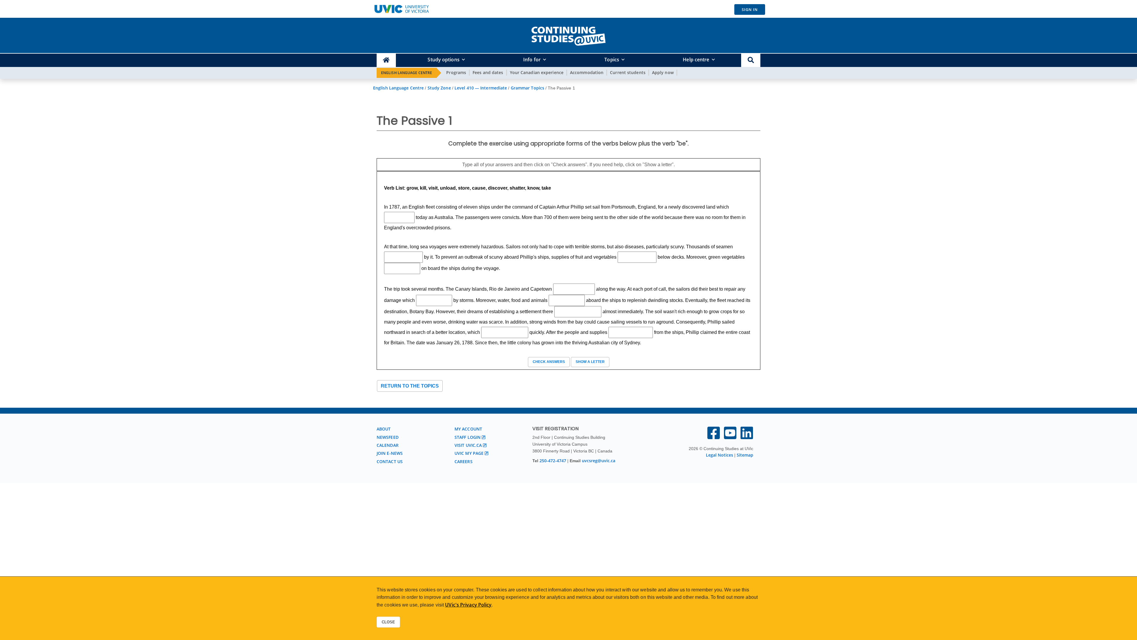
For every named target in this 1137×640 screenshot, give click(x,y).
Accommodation (586, 72)
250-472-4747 (553, 460)
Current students (627, 72)
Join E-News (390, 453)
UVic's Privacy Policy (468, 604)
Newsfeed (388, 437)
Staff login (468, 437)
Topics (611, 59)
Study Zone (439, 88)
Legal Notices (719, 455)
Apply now (663, 72)
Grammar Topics (527, 88)
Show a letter (590, 362)
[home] (568, 35)
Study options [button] (443, 59)
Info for (532, 59)
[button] (750, 60)
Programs (456, 72)
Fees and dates (488, 72)
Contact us (390, 461)
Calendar (388, 445)
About (384, 429)
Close (388, 622)
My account (468, 429)
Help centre (696, 59)
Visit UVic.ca (468, 445)
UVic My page (469, 453)
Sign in (750, 9)
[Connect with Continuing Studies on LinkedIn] (747, 436)
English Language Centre (406, 72)
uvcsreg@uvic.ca (598, 460)
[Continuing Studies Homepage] (386, 60)
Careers (464, 461)
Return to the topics (410, 385)
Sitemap (745, 455)
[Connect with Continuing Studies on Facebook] (713, 436)
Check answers (549, 362)
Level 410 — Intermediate (481, 88)
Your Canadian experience (536, 72)
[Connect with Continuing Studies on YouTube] (730, 436)
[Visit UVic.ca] (401, 9)
